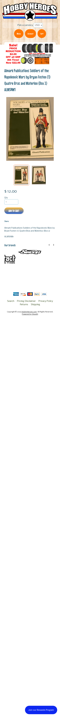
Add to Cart (14, 210)
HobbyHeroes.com (29, 312)
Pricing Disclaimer (26, 301)
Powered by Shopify (30, 314)
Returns (24, 304)
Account (30, 33)
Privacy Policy (46, 301)
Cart (41, 33)
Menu (19, 33)
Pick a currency (25, 25)
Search (10, 301)
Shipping (35, 304)
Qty (6, 198)
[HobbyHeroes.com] (30, 19)
